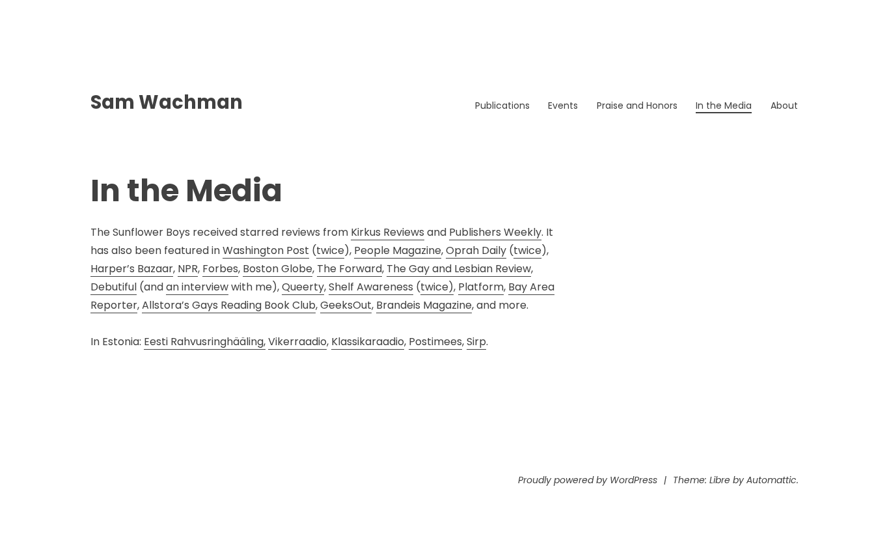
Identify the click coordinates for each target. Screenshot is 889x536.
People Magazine (397, 250)
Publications (502, 105)
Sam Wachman (166, 102)
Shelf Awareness (371, 286)
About (784, 105)
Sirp (476, 341)
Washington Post (266, 250)
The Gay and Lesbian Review (459, 268)
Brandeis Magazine (424, 305)
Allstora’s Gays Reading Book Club (229, 305)
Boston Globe (277, 268)
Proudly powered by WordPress (587, 480)
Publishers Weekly (495, 232)
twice (330, 250)
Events (563, 105)
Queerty (303, 286)
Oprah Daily (476, 250)
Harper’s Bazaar (131, 268)
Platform (481, 286)
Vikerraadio (297, 341)
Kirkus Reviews (387, 232)
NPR (188, 268)
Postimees (435, 341)
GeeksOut (346, 305)
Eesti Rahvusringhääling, (205, 341)
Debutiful (113, 286)
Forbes (220, 268)
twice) (437, 286)
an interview (197, 286)
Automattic (771, 480)
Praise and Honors (637, 105)
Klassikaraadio (367, 341)
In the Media (724, 105)
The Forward (349, 268)
